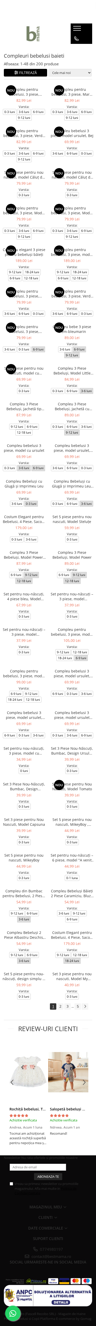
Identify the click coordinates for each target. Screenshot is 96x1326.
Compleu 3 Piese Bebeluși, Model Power (72, 555)
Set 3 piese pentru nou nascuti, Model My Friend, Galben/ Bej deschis (72, 976)
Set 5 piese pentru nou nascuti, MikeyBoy (24, 857)
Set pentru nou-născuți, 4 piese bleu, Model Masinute (24, 596)
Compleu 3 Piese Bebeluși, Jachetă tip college (23, 406)
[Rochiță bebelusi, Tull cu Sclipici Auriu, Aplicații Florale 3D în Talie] (28, 1072)
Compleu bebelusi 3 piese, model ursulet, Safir (72, 673)
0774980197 (51, 1249)
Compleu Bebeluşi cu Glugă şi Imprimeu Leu (24, 484)
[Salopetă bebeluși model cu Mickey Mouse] (68, 1072)
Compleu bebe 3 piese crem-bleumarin (72, 329)
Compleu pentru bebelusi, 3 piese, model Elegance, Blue (72, 252)
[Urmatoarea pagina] (85, 1006)
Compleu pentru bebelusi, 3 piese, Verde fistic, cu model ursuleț (24, 133)
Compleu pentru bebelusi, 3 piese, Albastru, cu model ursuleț (24, 92)
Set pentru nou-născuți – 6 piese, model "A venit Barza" (72, 857)
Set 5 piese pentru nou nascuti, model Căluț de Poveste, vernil (72, 175)
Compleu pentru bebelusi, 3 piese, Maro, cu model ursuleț (72, 92)
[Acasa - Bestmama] (33, 34)
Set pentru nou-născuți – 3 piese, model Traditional (72, 596)
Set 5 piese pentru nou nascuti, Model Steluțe (72, 519)
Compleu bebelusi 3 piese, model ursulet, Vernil (72, 448)
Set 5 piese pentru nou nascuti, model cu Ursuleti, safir (24, 371)
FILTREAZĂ (28, 72)
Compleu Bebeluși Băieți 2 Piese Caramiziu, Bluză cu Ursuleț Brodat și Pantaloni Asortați (72, 893)
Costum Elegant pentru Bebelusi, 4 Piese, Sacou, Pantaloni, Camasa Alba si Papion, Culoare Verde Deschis (24, 519)
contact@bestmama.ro (50, 1256)
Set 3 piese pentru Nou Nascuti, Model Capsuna (24, 822)
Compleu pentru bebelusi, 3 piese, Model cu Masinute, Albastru (24, 210)
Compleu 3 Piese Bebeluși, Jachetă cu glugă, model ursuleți (72, 406)
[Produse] (77, 30)
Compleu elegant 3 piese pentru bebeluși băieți (24, 252)
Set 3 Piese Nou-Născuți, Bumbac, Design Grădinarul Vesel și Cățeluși (24, 786)
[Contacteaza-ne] (76, 39)
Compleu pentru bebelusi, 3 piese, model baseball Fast (72, 632)
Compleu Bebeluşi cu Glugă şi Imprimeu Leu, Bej (72, 484)
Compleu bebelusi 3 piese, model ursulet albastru (72, 715)
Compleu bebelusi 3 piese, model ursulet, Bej (72, 133)
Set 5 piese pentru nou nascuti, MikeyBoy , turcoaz (72, 822)
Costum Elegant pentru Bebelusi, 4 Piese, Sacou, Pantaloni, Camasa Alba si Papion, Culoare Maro (72, 935)
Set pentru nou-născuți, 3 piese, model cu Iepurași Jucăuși (24, 751)
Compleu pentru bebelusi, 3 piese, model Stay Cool (24, 673)
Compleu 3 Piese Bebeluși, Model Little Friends (72, 371)
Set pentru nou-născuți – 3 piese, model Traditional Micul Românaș (24, 632)
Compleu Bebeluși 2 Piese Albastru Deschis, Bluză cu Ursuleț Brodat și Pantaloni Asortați (24, 935)
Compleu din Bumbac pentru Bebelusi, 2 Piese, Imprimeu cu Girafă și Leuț (24, 893)
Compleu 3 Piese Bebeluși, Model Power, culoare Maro (24, 555)
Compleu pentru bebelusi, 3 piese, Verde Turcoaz (72, 293)
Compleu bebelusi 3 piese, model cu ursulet (24, 448)
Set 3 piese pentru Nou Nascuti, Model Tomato (72, 786)
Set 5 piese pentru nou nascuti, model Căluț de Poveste (24, 175)
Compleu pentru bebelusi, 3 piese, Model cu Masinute (72, 210)
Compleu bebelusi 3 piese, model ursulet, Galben (24, 715)
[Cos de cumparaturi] (76, 49)
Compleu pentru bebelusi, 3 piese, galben (24, 329)
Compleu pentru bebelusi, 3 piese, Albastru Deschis (24, 293)
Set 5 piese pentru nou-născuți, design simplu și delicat (24, 976)
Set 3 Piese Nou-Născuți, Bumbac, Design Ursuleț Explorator (72, 751)
